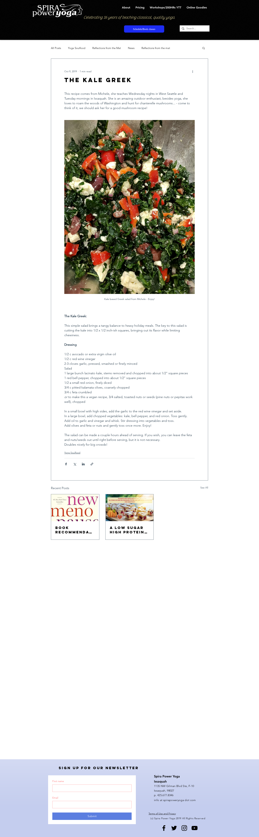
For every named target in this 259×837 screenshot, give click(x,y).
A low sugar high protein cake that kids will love (129, 529)
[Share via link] (92, 464)
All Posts (56, 48)
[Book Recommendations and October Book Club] (75, 507)
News (131, 48)
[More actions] (192, 71)
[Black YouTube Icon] (194, 828)
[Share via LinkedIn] (83, 464)
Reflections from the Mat (106, 48)
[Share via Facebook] (66, 464)
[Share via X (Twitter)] (74, 464)
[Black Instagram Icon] (184, 828)
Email (55, 797)
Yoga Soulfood (76, 48)
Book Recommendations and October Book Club (74, 529)
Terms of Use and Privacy (162, 813)
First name (58, 781)
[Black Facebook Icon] (164, 828)
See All (204, 487)
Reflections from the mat (155, 48)
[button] (126, 7)
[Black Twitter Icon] (174, 828)
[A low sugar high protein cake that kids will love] (130, 507)
